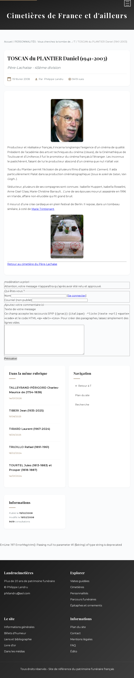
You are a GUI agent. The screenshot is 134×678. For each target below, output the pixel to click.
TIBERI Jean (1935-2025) (26, 410)
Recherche (82, 404)
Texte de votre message (20, 309)
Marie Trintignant (43, 209)
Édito (73, 651)
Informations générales (19, 627)
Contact (75, 633)
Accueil (8, 41)
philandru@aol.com (17, 593)
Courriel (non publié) (18, 300)
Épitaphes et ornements (86, 605)
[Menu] (127, 3)
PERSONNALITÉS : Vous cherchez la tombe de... (43, 41)
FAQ (73, 645)
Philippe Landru (53, 79)
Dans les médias (14, 651)
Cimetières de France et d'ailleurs (67, 15)
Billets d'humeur (15, 633)
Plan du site (82, 395)
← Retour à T (83, 385)
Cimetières (77, 587)
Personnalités (79, 593)
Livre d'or (10, 645)
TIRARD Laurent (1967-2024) (29, 428)
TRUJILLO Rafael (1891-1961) (29, 447)
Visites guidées (79, 581)
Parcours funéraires (83, 599)
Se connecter (77, 295)
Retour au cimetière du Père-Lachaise (32, 264)
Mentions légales (81, 639)
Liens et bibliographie (18, 639)
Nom (7, 295)
